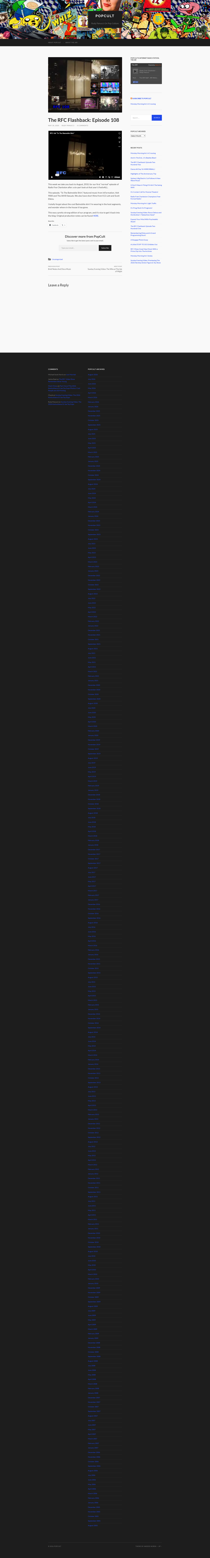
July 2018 (91, 817)
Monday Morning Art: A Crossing (143, 104)
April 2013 (92, 1105)
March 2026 (92, 397)
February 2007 (93, 1443)
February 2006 (93, 1498)
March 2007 (92, 1439)
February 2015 (93, 1005)
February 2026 (93, 402)
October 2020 (93, 694)
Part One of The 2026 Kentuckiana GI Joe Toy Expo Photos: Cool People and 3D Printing (64, 388)
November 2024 (94, 470)
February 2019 (93, 786)
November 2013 (94, 1073)
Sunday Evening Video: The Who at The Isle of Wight (105, 269)
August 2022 (93, 594)
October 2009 (93, 1297)
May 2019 (92, 772)
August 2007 (93, 1416)
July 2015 (91, 982)
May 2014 (92, 1046)
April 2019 (92, 776)
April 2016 (92, 941)
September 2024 (94, 479)
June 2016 (92, 932)
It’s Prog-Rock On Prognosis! (141, 208)
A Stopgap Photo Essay (139, 240)
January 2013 (93, 1119)
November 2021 (94, 635)
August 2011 (93, 1196)
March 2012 (92, 1165)
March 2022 (92, 616)
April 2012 (92, 1160)
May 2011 (92, 1210)
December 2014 (94, 1014)
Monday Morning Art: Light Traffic (143, 203)
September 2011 (94, 1192)
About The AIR (71, 42)
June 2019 (92, 767)
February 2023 (93, 566)
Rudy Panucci (68, 125)
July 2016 (91, 927)
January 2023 (93, 571)
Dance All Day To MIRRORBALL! (143, 169)
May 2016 (92, 936)
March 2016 (92, 945)
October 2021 (93, 639)
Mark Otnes (52, 386)
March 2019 (92, 781)
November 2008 (94, 1347)
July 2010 (91, 1256)
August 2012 (93, 1142)
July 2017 (91, 872)
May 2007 (92, 1429)
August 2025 (93, 429)
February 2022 (93, 621)
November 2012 (94, 1128)
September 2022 (94, 589)
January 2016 (93, 954)
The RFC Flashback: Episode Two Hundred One (143, 227)
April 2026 (92, 393)
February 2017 (93, 895)
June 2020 (92, 712)
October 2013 (93, 1078)
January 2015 (93, 1009)
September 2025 (94, 425)
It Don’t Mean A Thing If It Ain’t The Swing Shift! (146, 186)
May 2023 (92, 553)
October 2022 (93, 585)
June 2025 (92, 438)
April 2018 (92, 831)
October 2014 (93, 1023)
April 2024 (92, 502)
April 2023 (92, 557)
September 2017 (94, 863)
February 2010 (93, 1279)
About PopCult (54, 42)
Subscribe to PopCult (141, 98)
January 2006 (93, 1503)
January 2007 (93, 1448)
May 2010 (92, 1265)
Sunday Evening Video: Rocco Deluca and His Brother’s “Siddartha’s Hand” (146, 213)
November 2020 (94, 690)
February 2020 (93, 731)
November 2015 (94, 964)
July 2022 (91, 598)
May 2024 (92, 498)
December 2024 (94, 466)
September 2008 (94, 1356)
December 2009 (94, 1288)
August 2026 (93, 374)
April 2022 (92, 612)
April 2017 (92, 886)
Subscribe (105, 248)
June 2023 (92, 548)
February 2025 (93, 457)
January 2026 (93, 406)
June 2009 (92, 1315)
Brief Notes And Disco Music (59, 268)
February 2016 (93, 950)
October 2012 (93, 1133)
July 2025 (91, 434)
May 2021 (92, 662)
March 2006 (92, 1493)
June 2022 (92, 603)
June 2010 (92, 1260)
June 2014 (92, 1041)
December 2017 (94, 849)
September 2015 (94, 973)
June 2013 (92, 1096)
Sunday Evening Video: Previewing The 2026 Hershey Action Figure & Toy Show (146, 261)
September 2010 (94, 1247)
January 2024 (93, 516)
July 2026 (91, 379)
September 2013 (94, 1082)
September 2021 (94, 644)
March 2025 (92, 452)
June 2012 (92, 1151)
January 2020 (93, 735)
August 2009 (93, 1306)
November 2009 (94, 1292)
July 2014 (91, 1037)
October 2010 (93, 1242)
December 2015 (94, 959)
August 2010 (93, 1251)
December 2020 (94, 685)
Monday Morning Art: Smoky (141, 256)
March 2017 (92, 891)
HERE (95, 215)
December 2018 (94, 795)
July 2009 (91, 1311)
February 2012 (93, 1169)
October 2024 (93, 475)
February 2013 (93, 1114)
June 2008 (92, 1370)
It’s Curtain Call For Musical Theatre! (144, 192)
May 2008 (92, 1375)
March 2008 (92, 1384)
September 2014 (94, 1028)
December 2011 (94, 1178)
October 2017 (93, 859)
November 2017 (94, 854)
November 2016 (94, 909)
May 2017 (92, 881)
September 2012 (94, 1137)
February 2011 (93, 1224)
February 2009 (93, 1333)
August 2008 (93, 1361)
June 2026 (92, 384)
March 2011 (92, 1219)
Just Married (71, 374)
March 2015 (92, 1000)
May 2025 (92, 443)
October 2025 (93, 420)
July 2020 (91, 708)
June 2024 (92, 493)
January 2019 (93, 790)
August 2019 (93, 758)
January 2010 (93, 1283)
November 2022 (94, 580)
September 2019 (94, 754)
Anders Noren (150, 1546)
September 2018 (94, 808)
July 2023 (91, 543)
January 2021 (93, 680)
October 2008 (93, 1352)
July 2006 (91, 1475)
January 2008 (93, 1393)
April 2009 (92, 1324)
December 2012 (94, 1123)
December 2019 (94, 740)
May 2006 (92, 1484)
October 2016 (93, 913)
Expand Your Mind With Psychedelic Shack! (144, 220)
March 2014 (92, 1055)
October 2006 (93, 1461)
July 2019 (91, 763)
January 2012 (93, 1174)
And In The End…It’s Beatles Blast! (143, 158)
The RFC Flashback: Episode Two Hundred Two (143, 163)
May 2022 (92, 607)
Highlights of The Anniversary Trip (143, 174)
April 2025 (92, 448)
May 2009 (92, 1320)
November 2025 (94, 416)
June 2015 (92, 986)
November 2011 (94, 1183)
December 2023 (94, 521)
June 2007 (92, 1425)
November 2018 (94, 799)
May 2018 (92, 827)
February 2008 (93, 1388)
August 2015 (93, 977)
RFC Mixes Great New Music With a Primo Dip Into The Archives (144, 250)
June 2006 (92, 1480)
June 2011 (92, 1206)
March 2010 (92, 1274)
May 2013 (92, 1101)
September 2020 (94, 699)
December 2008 (94, 1343)
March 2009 (92, 1329)
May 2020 (92, 717)
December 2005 (94, 1507)
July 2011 (91, 1201)
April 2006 (92, 1489)
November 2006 (94, 1457)
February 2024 (93, 511)
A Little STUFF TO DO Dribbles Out (144, 244)
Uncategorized (57, 259)
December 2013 (94, 1069)
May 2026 (92, 388)
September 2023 (94, 534)
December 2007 (94, 1398)
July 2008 (91, 1365)
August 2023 (93, 539)
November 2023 (94, 525)
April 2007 (92, 1434)
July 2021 (91, 653)
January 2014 (93, 1064)
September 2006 (94, 1466)
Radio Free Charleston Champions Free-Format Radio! (146, 197)
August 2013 (93, 1087)
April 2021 (92, 667)
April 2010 (92, 1270)
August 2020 (93, 703)
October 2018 (93, 804)
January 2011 (93, 1228)
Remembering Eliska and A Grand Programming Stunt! (143, 234)
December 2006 (94, 1452)
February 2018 (93, 840)
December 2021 (94, 630)
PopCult (105, 16)
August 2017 (93, 868)
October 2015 (93, 968)
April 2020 (92, 722)
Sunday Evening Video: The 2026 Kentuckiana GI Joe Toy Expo (64, 396)
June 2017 (92, 877)
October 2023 (93, 530)
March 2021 (92, 671)
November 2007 (94, 1402)
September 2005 (94, 1521)
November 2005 (94, 1512)
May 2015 (92, 991)
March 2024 (92, 507)
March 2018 (92, 836)
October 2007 (93, 1407)
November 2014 (94, 1018)
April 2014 (92, 1050)
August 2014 (93, 1032)
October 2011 (93, 1187)
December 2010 (94, 1233)
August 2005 (93, 1525)
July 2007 (91, 1420)
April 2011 (92, 1215)
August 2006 (93, 1470)
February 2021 (93, 676)
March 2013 (92, 1110)
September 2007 (94, 1411)
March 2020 (92, 726)
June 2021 (92, 658)
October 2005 (93, 1516)
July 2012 (91, 1146)
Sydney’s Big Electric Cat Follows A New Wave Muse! (145, 179)
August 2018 (93, 813)
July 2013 (91, 1091)
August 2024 (93, 484)
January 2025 (93, 461)
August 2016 (93, 923)
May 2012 (92, 1155)
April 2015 (92, 996)
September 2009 (94, 1302)
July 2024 (91, 489)
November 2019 (94, 744)
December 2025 (94, 411)
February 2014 (93, 1060)
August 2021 (93, 649)
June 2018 (92, 822)
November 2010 (94, 1238)
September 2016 (94, 918)
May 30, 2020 (53, 125)
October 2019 (93, 749)
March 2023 (92, 562)
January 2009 (93, 1338)
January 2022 (93, 626)
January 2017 (93, 900)
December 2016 (94, 904)
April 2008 (92, 1379)
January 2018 (93, 845)
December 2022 (94, 575)
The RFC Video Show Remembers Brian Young (61, 380)
